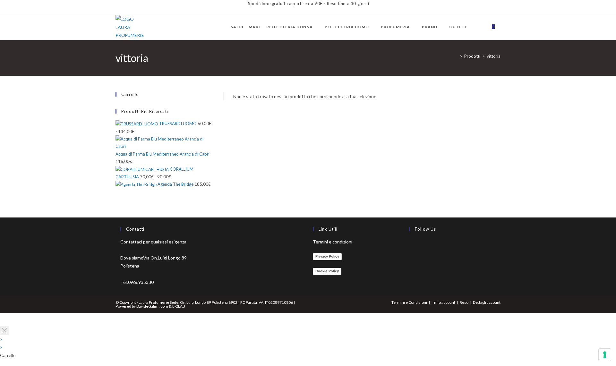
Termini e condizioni (332, 241)
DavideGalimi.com (152, 306)
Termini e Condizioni (409, 302)
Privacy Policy (327, 256)
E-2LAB (178, 306)
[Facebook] (410, 245)
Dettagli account (487, 302)
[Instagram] (410, 260)
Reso (464, 302)
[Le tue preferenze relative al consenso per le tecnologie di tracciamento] (605, 355)
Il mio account (443, 302)
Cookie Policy (327, 271)
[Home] (456, 56)
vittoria (494, 56)
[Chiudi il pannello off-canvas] (4, 330)
